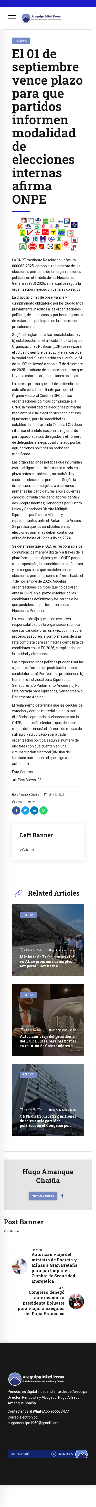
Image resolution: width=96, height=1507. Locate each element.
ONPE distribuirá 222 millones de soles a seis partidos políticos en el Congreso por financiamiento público (48, 1123)
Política (21, 40)
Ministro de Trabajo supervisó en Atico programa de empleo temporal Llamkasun (47, 961)
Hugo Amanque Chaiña (25, 794)
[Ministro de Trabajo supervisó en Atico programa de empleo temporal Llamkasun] (48, 940)
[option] (48, 234)
